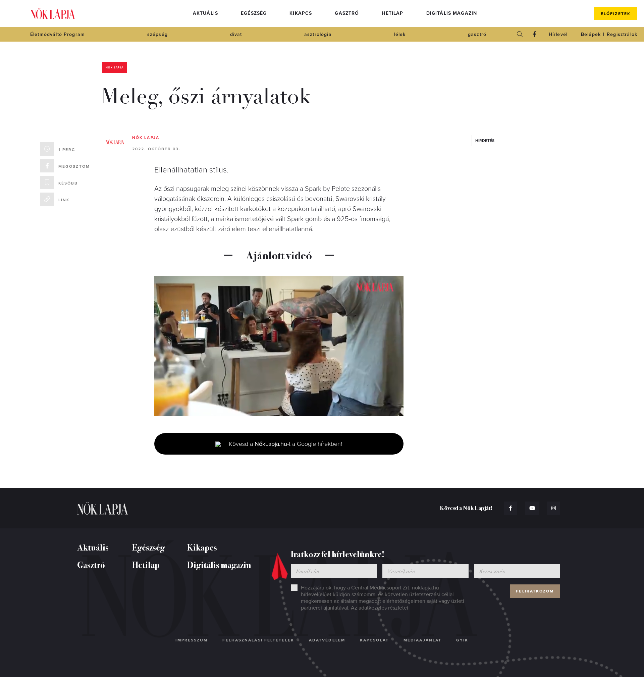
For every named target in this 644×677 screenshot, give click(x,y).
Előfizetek (616, 13)
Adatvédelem (327, 640)
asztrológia (318, 34)
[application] (279, 346)
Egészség (254, 13)
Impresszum (191, 640)
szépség (157, 34)
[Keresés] (520, 34)
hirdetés (484, 140)
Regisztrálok (622, 34)
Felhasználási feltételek (258, 640)
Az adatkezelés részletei (379, 608)
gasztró (477, 34)
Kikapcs (300, 13)
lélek (400, 34)
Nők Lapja (53, 13)
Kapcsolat (374, 640)
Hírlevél (558, 34)
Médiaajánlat (422, 640)
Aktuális (205, 13)
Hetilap (392, 13)
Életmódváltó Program (57, 34)
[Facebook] (534, 34)
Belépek (591, 34)
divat (236, 34)
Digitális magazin (451, 13)
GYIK (462, 640)
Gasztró (347, 13)
